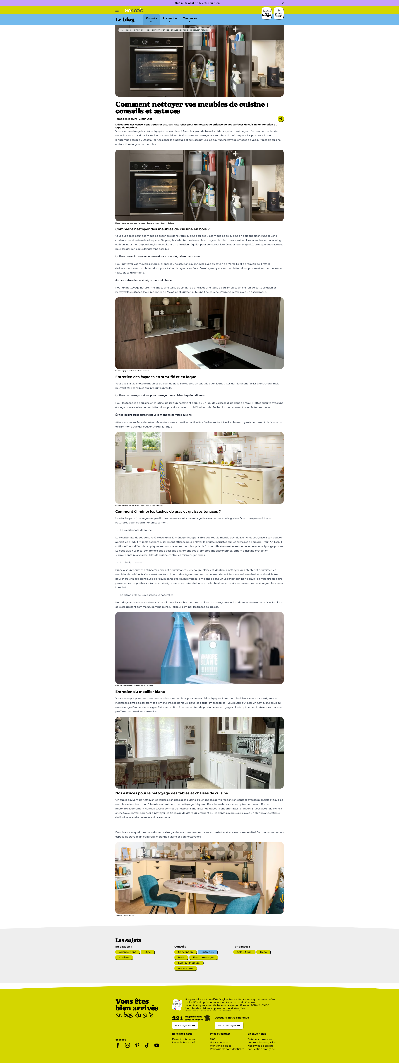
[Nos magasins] (185, 1028)
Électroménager (203, 957)
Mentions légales (220, 1045)
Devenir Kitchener (183, 1039)
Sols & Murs (244, 952)
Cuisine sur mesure (260, 1039)
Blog (128, 30)
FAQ (212, 1039)
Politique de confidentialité (227, 1049)
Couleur (124, 957)
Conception (185, 952)
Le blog (124, 19)
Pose (181, 957)
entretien (183, 244)
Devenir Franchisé (183, 1042)
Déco (263, 952)
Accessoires (185, 968)
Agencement (127, 952)
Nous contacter (220, 1042)
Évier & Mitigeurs (189, 962)
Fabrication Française (261, 1049)
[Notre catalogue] (229, 1028)
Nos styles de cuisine (261, 1045)
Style (148, 952)
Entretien (138, 30)
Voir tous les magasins (262, 1042)
